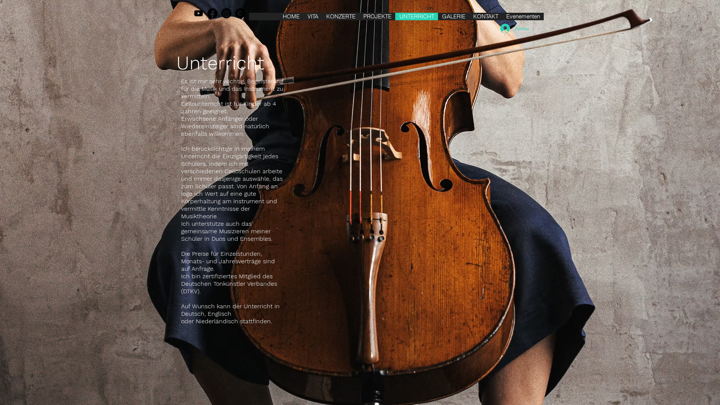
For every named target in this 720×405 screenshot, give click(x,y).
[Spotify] (240, 13)
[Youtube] (199, 13)
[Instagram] (226, 13)
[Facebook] (212, 13)
